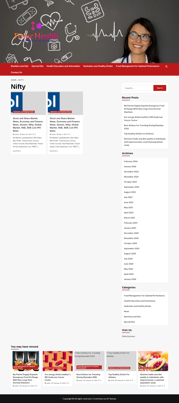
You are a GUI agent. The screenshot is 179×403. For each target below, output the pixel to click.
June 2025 (128, 202)
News (126, 311)
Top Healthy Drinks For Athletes (139, 133)
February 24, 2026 (28, 386)
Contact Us (16, 72)
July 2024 (128, 258)
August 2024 (130, 253)
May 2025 (128, 207)
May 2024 (128, 269)
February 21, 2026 (155, 386)
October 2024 (130, 243)
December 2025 (131, 171)
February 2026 (130, 161)
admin (17, 134)
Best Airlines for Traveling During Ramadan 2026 (144, 127)
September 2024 (131, 248)
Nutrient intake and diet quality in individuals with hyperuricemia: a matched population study (145, 142)
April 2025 (129, 212)
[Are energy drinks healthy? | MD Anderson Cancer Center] (58, 361)
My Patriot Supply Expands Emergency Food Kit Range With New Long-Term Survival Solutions (144, 108)
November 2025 (131, 176)
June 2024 (128, 264)
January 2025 (130, 228)
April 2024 (129, 274)
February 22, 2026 (123, 380)
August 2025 (130, 192)
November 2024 (131, 238)
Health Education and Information (63, 66)
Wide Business (128, 336)
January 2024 (130, 279)
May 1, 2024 (63, 134)
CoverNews (98, 398)
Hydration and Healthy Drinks (98, 66)
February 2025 (130, 223)
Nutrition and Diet (19, 66)
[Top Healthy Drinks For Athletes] (121, 361)
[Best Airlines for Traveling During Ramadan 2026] (89, 361)
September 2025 (131, 187)
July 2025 (128, 197)
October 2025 (130, 182)
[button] (166, 66)
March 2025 (129, 217)
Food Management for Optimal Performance (137, 66)
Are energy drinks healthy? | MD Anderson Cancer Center (143, 118)
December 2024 (131, 233)
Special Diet (37, 66)
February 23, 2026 (59, 383)
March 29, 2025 (27, 134)
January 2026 (130, 166)
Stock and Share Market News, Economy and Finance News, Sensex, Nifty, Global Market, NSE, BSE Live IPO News (28, 124)
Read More (17, 151)
